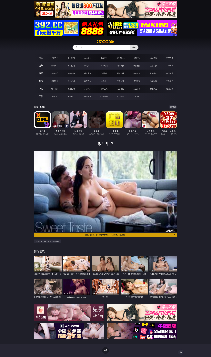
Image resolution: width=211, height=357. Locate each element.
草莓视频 (87, 96)
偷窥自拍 (54, 81)
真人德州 (71, 58)
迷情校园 (120, 89)
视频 (41, 65)
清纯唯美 (136, 81)
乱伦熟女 (153, 73)
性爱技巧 (169, 89)
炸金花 (137, 58)
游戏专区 (104, 58)
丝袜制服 (136, 65)
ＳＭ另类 (169, 65)
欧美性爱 (104, 73)
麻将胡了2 (120, 58)
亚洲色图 (71, 81)
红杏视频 (120, 96)
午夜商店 (71, 96)
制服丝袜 (120, 73)
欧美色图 (87, 81)
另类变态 (169, 73)
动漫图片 (104, 81)
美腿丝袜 (120, 81)
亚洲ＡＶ (54, 65)
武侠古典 (104, 89)
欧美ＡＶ (87, 65)
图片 (41, 81)
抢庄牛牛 (169, 58)
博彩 (41, 57)
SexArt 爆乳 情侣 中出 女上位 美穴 (47, 241)
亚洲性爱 (54, 73)
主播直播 (153, 65)
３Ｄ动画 (104, 65)
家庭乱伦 (71, 89)
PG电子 (55, 58)
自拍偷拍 (71, 65)
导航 (41, 96)
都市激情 (54, 89)
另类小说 (136, 89)
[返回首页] (180, 352)
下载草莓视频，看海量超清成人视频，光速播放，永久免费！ (105, 235)
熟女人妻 (120, 65)
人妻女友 (87, 89)
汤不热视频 (104, 96)
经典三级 (136, 73)
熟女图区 (153, 81)
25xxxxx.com (105, 42)
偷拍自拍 (71, 73)
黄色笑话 (153, 89)
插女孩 (54, 96)
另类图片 (169, 81)
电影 (41, 73)
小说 (41, 88)
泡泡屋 (137, 96)
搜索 (134, 47)
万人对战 (87, 58)
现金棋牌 (153, 58)
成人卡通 (87, 73)
